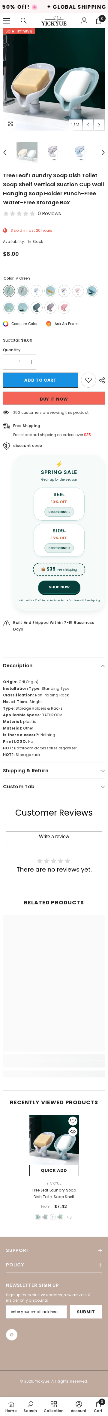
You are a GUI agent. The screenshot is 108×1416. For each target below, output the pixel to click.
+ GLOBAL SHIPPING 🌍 (51, 7)
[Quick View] (72, 1131)
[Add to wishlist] (88, 380)
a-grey (45, 1217)
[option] (54, 79)
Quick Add (54, 1170)
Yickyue (54, 1183)
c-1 (53, 1217)
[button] (88, 124)
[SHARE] (100, 380)
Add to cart (40, 380)
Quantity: (12, 349)
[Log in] (84, 20)
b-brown (60, 1217)
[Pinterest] (11, 1334)
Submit (86, 1312)
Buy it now (54, 399)
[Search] (23, 20)
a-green (38, 1217)
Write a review (54, 836)
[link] (54, 1064)
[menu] (6, 20)
